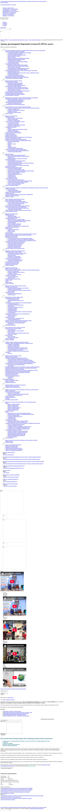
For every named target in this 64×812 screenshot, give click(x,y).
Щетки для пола (11, 230)
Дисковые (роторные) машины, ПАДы (14, 167)
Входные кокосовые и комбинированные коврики (18, 58)
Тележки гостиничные (10, 188)
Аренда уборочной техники (11, 178)
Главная (2, 39)
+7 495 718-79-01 (10, 7)
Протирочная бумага (12, 309)
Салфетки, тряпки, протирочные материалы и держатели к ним (19, 343)
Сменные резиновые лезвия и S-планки (16, 124)
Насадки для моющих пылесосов (15, 395)
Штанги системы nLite (13, 130)
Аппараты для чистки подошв (14, 289)
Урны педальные (11, 316)
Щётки (9, 144)
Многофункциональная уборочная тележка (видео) (17, 713)
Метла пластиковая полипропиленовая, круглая (13, 468)
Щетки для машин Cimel (13, 406)
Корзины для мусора (12, 314)
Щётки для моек (9, 441)
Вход (1, 2)
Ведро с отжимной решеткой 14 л (10, 481)
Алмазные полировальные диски (15, 425)
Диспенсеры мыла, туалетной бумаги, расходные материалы (18, 302)
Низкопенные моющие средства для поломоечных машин (18, 371)
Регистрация (5, 2)
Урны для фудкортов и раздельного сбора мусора (18, 333)
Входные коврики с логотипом (12, 95)
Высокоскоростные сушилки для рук (16, 300)
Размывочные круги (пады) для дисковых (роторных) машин (21, 170)
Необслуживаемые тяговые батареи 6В (16, 435)
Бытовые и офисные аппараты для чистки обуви (18, 288)
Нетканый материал (12, 310)
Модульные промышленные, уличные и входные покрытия (18, 98)
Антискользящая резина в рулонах (15, 75)
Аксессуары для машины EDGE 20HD (16, 169)
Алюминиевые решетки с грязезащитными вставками (19, 52)
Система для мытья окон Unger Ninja (13, 138)
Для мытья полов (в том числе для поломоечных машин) (20, 238)
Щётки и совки (9, 228)
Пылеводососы (11, 157)
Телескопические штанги (11, 127)
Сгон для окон (6, 472)
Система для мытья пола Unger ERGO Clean (15, 248)
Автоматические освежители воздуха (16, 318)
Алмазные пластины (12, 177)
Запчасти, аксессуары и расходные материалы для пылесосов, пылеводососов (21, 389)
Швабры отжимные (10, 214)
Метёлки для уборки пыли (13, 346)
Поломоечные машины (10, 159)
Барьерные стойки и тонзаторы (12, 195)
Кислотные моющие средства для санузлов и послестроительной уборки (21, 367)
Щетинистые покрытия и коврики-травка (14, 93)
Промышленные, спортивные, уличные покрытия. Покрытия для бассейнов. (21, 97)
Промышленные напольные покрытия (16, 101)
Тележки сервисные (10, 193)
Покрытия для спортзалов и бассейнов (14, 102)
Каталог (4, 22)
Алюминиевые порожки (13, 62)
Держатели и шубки (10, 117)
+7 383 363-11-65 (12, 12)
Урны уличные (9, 282)
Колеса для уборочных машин (12, 185)
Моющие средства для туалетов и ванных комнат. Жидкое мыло (19, 363)
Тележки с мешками (10, 338)
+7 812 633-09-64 (14, 9)
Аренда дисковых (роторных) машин (16, 179)
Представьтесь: (3, 720)
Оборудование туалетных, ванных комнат (14, 297)
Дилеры (4, 25)
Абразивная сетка (12, 175)
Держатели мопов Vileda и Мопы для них (17, 221)
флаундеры (9, 765)
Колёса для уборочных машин (12, 380)
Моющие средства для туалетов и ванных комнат (16, 321)
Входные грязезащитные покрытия (15, 99)
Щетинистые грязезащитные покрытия (16, 59)
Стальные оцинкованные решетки (15, 53)
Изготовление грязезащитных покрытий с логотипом (17, 77)
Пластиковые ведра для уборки (12, 227)
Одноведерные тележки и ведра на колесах (17, 253)
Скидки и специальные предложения (13, 444)
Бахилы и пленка (11, 294)
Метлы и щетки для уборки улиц (13, 268)
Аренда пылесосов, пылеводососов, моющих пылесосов (20, 180)
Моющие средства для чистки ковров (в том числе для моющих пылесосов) (22, 370)
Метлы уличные (9, 113)
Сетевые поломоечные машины (15, 161)
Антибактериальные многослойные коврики (17, 69)
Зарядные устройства (12, 436)
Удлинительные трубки (11, 397)
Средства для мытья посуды (11, 374)
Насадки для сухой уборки (13, 392)
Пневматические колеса (11, 382)
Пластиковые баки (9, 437)
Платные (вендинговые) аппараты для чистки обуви (19, 290)
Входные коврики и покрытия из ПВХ (14, 91)
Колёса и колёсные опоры (8, 379)
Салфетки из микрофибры (13, 344)
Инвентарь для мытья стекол (11, 115)
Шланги (10, 146)
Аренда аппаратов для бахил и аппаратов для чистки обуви (18, 210)
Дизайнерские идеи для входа (14, 60)
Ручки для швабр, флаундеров (14, 223)
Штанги (9, 128)
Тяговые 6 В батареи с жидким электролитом (17, 432)
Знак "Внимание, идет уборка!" (7, 793)
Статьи (32, 1)
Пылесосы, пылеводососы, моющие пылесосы (15, 155)
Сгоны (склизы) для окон (13, 122)
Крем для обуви (11, 291)
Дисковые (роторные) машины (14, 168)
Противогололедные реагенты (14, 112)
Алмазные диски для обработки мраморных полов (19, 427)
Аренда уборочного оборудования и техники (18, 39)
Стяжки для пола (9, 232)
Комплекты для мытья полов (14, 217)
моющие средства (31, 765)
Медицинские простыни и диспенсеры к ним (17, 348)
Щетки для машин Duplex (13, 408)
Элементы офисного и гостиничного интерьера (15, 384)
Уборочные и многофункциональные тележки (15, 241)
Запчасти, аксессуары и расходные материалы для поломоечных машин (20, 402)
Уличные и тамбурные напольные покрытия (15, 51)
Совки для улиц (11, 231)
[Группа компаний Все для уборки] (8, 4)
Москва (4, 7)
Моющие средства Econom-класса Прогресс (15, 369)
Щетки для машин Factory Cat (14, 407)
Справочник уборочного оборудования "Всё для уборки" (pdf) (18, 712)
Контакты (5, 23)
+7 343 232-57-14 (12, 10)
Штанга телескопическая (8, 454)
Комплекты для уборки (10, 325)
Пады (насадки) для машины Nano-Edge (16, 171)
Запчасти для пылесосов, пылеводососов (14, 449)
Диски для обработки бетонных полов (16, 424)
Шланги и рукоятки (10, 396)
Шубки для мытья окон (13, 119)
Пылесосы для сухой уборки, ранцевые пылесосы (18, 156)
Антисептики (11, 376)
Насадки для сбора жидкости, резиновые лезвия (18, 394)
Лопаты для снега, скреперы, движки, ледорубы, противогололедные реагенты (22, 107)
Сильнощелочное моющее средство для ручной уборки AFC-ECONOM (15, 790)
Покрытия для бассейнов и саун (15, 103)
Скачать (41, 1)
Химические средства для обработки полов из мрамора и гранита (22, 240)
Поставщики (20, 1)
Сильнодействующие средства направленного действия (17, 372)
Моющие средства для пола (11, 237)
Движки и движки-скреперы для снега (16, 110)
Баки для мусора (11, 277)
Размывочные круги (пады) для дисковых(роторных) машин (21, 414)
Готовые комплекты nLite (13, 141)
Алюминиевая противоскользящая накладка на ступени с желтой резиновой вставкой (21, 459)
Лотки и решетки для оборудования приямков (18, 61)
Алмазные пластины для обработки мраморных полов (19, 426)
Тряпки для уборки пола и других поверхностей (18, 226)
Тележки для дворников (11, 275)
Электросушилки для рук (13, 299)
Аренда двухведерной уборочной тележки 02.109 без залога (13, 688)
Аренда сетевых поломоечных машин (16, 183)
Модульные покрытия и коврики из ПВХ (17, 54)
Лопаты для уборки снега (13, 109)
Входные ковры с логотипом (14, 67)
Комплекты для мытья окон (14, 120)
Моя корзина (3, 27)
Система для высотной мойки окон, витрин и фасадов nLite (18, 140)
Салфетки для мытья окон (11, 134)
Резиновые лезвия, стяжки (11, 419)
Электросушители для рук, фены (13, 298)
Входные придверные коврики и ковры (13, 80)
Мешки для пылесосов (10, 390)
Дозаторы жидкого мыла (13, 303)
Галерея (44, 1)
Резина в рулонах (11, 57)
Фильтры (7, 398)
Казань (4, 14)
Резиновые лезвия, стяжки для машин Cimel (17, 422)
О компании (10, 1)
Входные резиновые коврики (14, 56)
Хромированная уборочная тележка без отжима (10, 796)
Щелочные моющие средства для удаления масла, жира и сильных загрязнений (22, 366)
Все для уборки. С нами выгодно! (14, 711)
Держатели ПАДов (10, 410)
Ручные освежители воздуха (14, 319)
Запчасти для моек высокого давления (14, 450)
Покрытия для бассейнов (13, 73)
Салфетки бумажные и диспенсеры (15, 349)
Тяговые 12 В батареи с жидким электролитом (18, 431)
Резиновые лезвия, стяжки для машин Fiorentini (18, 421)
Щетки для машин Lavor (13, 409)
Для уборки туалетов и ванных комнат (16, 322)
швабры (4, 765)
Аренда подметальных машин (14, 184)
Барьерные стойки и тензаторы (12, 386)
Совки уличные (9, 280)
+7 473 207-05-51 (10, 15)
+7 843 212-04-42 (9, 14)
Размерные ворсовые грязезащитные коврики (17, 64)
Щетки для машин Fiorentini (14, 404)
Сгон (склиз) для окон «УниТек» (10, 485)
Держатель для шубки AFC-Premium (10, 477)
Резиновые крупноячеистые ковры (15, 83)
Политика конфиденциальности (36, 808)
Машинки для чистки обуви (11, 286)
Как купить (36, 1)
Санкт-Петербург (6, 9)
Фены (9, 301)
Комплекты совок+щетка (13, 229)
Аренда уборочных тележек (35, 39)
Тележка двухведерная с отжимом (7, 799)
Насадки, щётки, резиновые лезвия (13, 391)
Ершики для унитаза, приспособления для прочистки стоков (18, 320)
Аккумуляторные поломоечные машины (16, 160)
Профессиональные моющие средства (13, 355)
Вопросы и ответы (27, 1)
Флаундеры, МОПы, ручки (11, 218)
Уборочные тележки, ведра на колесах (16, 242)
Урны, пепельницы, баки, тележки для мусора (15, 327)
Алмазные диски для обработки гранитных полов (18, 428)
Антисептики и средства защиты (13, 375)
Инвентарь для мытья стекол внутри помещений (16, 139)
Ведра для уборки (12, 255)
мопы (13, 765)
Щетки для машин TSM (13, 405)
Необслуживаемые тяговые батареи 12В (16, 434)
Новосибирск (6, 12)
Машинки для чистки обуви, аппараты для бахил (15, 285)
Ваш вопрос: (3, 733)
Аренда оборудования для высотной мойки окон (16, 149)
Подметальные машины (11, 166)
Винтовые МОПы (12, 222)
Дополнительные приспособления (15, 148)
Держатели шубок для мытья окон (15, 118)
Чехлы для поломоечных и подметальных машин (18, 165)
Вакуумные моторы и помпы (12, 399)
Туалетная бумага (11, 312)
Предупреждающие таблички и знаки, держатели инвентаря (18, 234)
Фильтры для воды (12, 147)
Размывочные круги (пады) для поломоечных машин (19, 413)
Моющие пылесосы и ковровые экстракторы (17, 158)
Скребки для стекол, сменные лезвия (13, 132)
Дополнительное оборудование (14, 151)
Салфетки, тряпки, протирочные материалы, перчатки (16, 342)
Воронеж (5, 15)
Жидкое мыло (11, 306)
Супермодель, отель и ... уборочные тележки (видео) (18, 715)
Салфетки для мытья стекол (14, 345)
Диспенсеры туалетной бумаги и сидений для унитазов (20, 311)
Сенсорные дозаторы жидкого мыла (15, 304)
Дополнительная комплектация (14, 164)
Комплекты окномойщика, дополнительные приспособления (19, 137)
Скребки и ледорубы (12, 111)
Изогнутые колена (12, 143)
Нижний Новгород (7, 11)
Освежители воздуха (10, 317)
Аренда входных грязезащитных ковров (14, 78)
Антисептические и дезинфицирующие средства (18, 359)
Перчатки (8, 352)
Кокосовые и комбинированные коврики (16, 85)
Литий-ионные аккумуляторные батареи (16, 433)
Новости (15, 1)
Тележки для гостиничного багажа (13, 192)
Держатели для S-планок (13, 123)
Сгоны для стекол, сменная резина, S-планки (15, 121)
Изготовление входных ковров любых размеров (18, 66)
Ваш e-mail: (3, 721)
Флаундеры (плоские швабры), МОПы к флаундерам (19, 220)
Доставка (5, 24)
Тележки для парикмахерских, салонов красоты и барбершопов (19, 194)
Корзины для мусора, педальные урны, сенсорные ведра (18, 313)
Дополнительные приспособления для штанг (17, 129)
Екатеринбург (6, 10)
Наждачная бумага (12, 176)
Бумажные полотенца (12, 308)
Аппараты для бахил (10, 292)
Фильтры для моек (9, 442)
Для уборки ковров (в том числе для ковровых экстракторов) (21, 239)
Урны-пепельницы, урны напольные (13, 328)
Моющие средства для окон (11, 136)
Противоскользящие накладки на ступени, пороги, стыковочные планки (23, 72)
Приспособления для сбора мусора (13, 278)
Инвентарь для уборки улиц (11, 267)
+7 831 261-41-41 (15, 11)
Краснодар (5, 13)
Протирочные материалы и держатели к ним (17, 347)
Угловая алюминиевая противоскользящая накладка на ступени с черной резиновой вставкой (23, 463)
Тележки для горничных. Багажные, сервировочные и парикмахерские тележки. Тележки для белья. (26, 187)
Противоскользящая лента (13, 71)
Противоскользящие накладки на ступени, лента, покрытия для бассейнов (21, 70)
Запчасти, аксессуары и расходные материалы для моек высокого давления (21, 440)
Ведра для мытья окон (10, 133)
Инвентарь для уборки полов (11, 213)
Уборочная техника (9, 154)
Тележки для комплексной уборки (15, 243)
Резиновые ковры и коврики (12, 81)
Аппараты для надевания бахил (15, 293)
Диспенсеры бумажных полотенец (15, 307)
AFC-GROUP (10, 697)
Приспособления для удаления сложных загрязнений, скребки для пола (21, 233)
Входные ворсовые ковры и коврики (13, 86)
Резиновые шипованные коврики (15, 84)
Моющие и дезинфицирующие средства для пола (16, 357)
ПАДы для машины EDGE (13, 173)
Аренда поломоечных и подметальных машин (15, 201)
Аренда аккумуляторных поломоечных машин (18, 181)
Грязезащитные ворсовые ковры (12, 63)
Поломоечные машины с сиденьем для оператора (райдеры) (21, 163)
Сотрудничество (4, 1)
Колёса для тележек (10, 196)
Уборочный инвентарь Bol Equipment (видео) (16, 714)
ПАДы (7, 412)
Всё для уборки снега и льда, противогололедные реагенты (18, 106)
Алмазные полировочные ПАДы (15, 174)
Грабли (7, 281)
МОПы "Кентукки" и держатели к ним (16, 219)
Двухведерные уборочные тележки (15, 254)
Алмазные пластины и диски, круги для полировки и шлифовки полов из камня (23, 423)
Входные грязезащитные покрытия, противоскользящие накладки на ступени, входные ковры (25, 50)
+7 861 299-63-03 (11, 13)
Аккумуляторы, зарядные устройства (13, 429)
